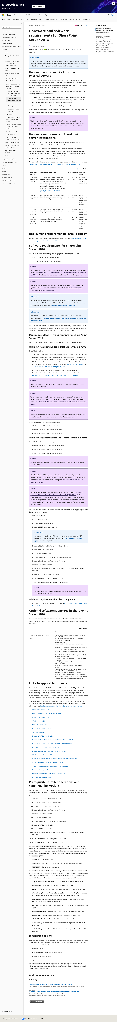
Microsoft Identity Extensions (41, 777)
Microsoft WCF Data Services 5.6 (42, 736)
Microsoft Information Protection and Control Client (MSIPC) (52, 740)
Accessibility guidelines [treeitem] (10, 37)
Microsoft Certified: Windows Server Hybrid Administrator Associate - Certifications (54, 991)
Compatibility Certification (75, 364)
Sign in (113, 15)
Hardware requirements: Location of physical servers (104, 29)
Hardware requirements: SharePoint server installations (105, 33)
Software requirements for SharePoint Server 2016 (104, 40)
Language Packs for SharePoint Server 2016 (46, 713)
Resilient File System (47, 290)
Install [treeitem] (6, 53)
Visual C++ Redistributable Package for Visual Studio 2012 (50, 762)
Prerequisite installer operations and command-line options (105, 51)
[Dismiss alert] (113, 3)
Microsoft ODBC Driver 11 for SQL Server (45, 747)
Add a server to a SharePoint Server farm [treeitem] (13, 138)
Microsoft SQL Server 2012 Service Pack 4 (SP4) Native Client (51, 743)
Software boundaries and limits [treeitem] (14, 110)
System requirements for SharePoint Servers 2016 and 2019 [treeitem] (14, 93)
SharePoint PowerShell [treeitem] (9, 184)
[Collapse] (21, 24)
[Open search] (108, 14)
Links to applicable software (104, 47)
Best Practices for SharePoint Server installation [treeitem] (13, 146)
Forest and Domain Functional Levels (63, 305)
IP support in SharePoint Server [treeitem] (12, 57)
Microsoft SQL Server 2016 (41, 728)
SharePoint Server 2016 (39, 710)
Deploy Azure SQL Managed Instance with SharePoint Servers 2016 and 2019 (57, 375)
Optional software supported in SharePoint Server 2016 (104, 44)
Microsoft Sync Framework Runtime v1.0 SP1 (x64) (48, 751)
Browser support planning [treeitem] (12, 105)
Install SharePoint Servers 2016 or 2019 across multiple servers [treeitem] (13, 127)
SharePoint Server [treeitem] (8, 31)
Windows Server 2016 (39, 721)
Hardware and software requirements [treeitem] (14, 100)
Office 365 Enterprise (39, 725)
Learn (31, 25)
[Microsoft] (3, 15)
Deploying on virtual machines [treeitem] (10, 152)
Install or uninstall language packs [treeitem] (11, 133)
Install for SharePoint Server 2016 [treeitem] (12, 80)
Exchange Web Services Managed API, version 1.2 (48, 774)
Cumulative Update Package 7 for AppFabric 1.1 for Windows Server (54, 759)
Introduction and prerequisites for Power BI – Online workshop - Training (50, 984)
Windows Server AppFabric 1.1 (42, 755)
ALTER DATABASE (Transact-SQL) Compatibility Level (48, 367)
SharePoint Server (40, 25)
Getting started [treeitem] (7, 43)
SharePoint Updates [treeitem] (9, 34)
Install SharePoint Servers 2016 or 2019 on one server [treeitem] (13, 119)
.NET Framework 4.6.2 (39, 732)
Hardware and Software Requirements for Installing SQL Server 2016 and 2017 (54, 164)
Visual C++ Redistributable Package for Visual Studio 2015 (50, 766)
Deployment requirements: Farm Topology (104, 36)
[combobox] (11, 27)
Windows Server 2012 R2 (40, 717)
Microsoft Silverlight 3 (39, 770)
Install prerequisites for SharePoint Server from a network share (61, 706)
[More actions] (86, 25)
